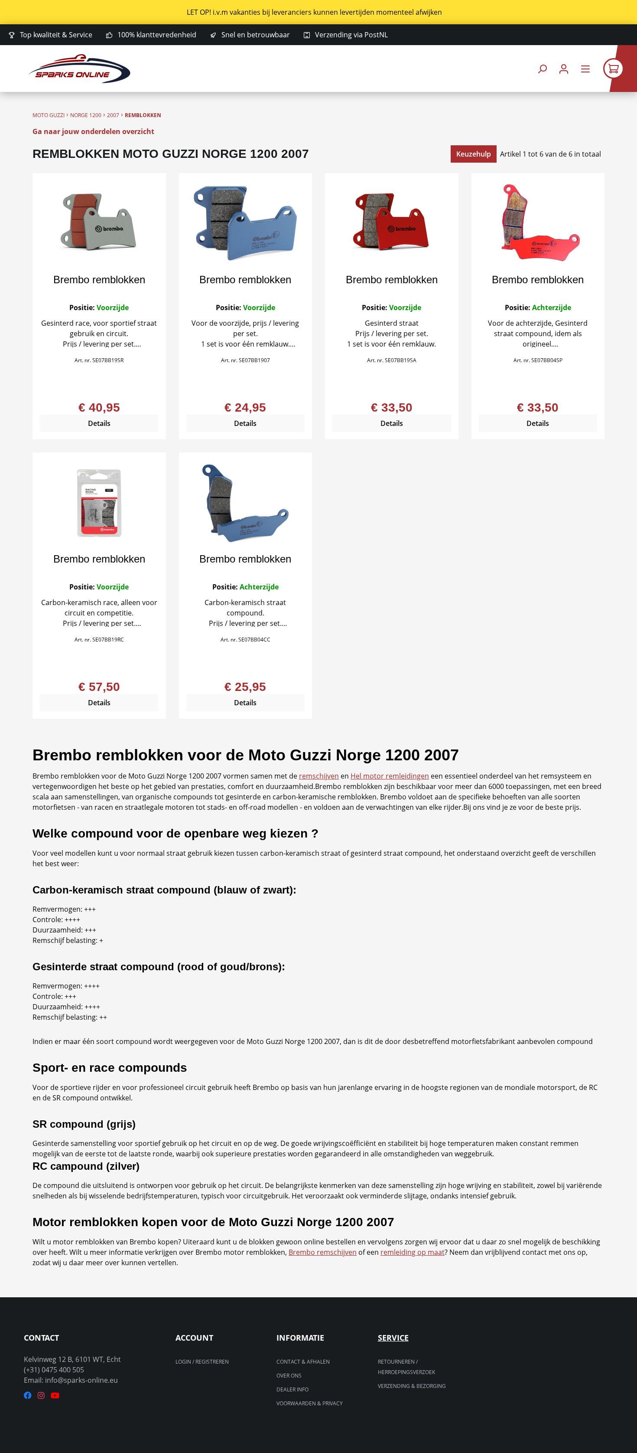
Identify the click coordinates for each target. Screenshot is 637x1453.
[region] (318, 12)
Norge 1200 (85, 115)
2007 (113, 115)
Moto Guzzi (48, 115)
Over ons (289, 1375)
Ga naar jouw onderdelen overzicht (93, 131)
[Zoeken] (542, 69)
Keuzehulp (473, 154)
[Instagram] (41, 1395)
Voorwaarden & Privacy (309, 1403)
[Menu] (585, 69)
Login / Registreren (202, 1361)
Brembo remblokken (99, 279)
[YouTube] (55, 1395)
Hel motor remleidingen (390, 776)
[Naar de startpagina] (80, 68)
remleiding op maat (412, 1252)
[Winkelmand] (620, 68)
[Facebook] (28, 1395)
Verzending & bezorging (412, 1386)
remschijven (319, 776)
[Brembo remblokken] (99, 223)
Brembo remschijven (323, 1252)
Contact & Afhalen (303, 1361)
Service (393, 1337)
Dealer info (292, 1389)
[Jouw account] (564, 69)
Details (99, 423)
